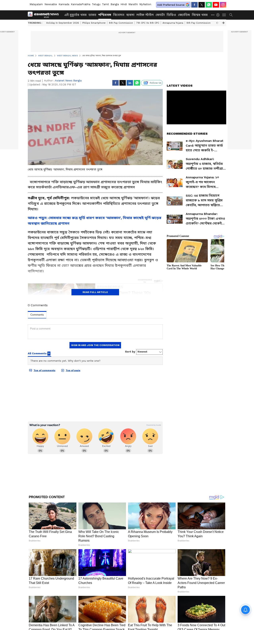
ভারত (92, 15)
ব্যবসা (130, 15)
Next (223, 23)
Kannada (64, 4)
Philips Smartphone (94, 22)
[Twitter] (201, 5)
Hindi (123, 4)
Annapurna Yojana (173, 22)
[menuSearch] (231, 14)
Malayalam (36, 4)
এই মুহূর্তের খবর (75, 15)
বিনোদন (118, 15)
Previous (217, 23)
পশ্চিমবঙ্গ (104, 15)
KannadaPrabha (80, 4)
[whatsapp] (209, 5)
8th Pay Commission (121, 22)
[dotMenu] (213, 15)
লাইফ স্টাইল (145, 15)
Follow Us (156, 82)
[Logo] (45, 14)
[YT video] (216, 5)
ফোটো (160, 15)
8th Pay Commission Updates (204, 22)
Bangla (115, 4)
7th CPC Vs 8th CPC (147, 22)
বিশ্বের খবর (200, 15)
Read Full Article (95, 292)
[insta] (223, 5)
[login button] (218, 14)
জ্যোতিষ (184, 15)
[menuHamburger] (224, 15)
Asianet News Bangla (68, 80)
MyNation (145, 4)
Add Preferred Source (171, 4)
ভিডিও (171, 15)
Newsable (50, 4)
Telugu (96, 4)
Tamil (105, 4)
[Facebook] (194, 5)
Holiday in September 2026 (62, 22)
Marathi (133, 4)
